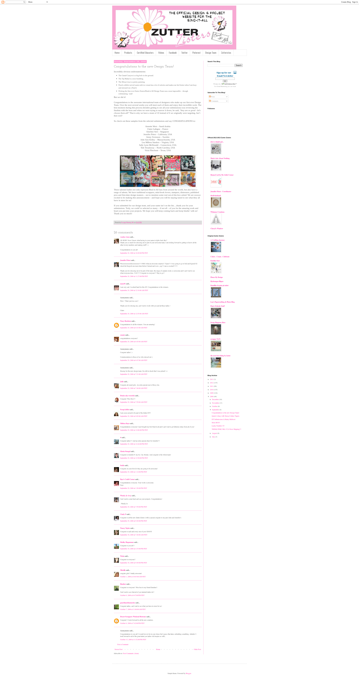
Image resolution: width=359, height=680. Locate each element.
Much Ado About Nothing (220, 158)
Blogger (188, 673)
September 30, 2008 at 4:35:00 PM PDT (133, 548)
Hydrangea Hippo (216, 281)
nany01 (123, 284)
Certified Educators (145, 52)
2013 (212, 379)
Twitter (184, 52)
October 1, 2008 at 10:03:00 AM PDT (133, 576)
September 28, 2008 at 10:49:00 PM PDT (134, 253)
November (215, 403)
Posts (213, 96)
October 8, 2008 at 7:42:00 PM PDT (132, 623)
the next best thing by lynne (220, 355)
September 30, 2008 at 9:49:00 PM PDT (133, 562)
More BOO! (216, 422)
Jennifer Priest (125, 260)
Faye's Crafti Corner (127, 479)
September (215, 409)
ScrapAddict (124, 409)
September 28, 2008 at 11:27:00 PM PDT (134, 276)
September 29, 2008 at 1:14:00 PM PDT (133, 472)
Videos (161, 52)
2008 (212, 396)
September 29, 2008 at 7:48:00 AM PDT (133, 388)
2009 (212, 393)
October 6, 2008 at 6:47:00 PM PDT (132, 595)
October (215, 406)
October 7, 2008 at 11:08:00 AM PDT (133, 609)
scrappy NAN (215, 339)
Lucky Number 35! (218, 426)
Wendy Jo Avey (125, 495)
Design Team (210, 52)
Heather (123, 584)
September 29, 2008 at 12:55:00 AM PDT (134, 313)
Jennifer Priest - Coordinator (220, 191)
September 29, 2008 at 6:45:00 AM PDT (133, 341)
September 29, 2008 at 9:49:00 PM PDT (133, 521)
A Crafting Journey (217, 240)
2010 (212, 389)
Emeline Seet (215, 260)
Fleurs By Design (216, 277)
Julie (122, 381)
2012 (212, 382)
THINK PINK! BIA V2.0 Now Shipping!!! (226, 429)
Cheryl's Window (216, 228)
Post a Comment (122, 644)
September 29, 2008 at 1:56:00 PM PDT (133, 488)
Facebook (173, 52)
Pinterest (196, 52)
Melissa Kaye (124, 423)
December (215, 399)
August (214, 433)
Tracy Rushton (125, 321)
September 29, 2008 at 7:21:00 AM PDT (133, 374)
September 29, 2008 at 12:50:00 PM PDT (134, 458)
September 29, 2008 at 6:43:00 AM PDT (133, 327)
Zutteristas (226, 52)
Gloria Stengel (125, 451)
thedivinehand (215, 195)
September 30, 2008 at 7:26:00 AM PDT (133, 535)
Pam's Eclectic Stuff (217, 306)
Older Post (197, 649)
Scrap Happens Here (217, 322)
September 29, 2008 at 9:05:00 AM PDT (133, 416)
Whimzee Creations (217, 212)
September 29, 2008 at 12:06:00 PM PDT (134, 430)
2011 (212, 386)
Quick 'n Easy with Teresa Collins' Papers (225, 416)
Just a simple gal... (217, 142)
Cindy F (123, 514)
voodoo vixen (125, 237)
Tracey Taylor (125, 528)
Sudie (122, 465)
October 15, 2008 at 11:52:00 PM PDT (133, 639)
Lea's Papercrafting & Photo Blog (222, 302)
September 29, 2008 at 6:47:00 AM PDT (133, 360)
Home (117, 52)
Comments (214, 101)
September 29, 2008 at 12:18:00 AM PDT (134, 290)
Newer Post (118, 649)
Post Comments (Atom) (131, 653)
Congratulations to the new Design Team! (225, 413)
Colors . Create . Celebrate (219, 256)
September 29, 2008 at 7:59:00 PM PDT (133, 507)
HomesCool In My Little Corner (221, 175)
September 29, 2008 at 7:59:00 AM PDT (133, 402)
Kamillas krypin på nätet (219, 285)
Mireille (123, 570)
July (213, 437)
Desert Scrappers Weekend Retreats (133, 616)
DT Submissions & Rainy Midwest (223, 419)
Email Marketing (222, 86)
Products (128, 52)
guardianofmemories (127, 603)
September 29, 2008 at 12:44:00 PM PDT (134, 444)
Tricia (122, 556)
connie (122, 335)
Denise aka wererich (127, 395)
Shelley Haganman (127, 542)
